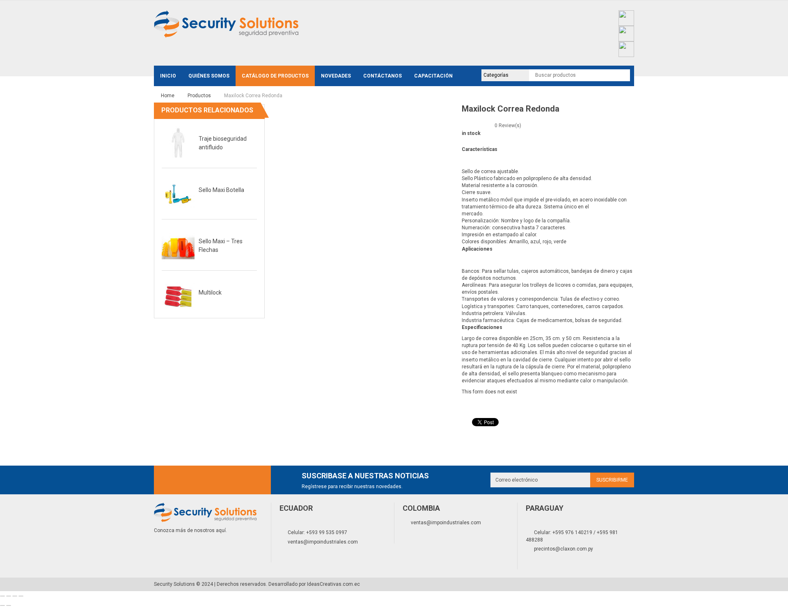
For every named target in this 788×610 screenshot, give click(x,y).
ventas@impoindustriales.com (323, 542)
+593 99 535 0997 (326, 532)
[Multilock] (178, 296)
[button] (250, 111)
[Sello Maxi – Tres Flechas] (178, 245)
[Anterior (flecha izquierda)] (2, 605)
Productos (199, 95)
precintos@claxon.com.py (563, 549)
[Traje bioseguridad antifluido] (178, 143)
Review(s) (508, 125)
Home (167, 95)
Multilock (210, 292)
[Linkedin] (249, 480)
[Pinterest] (231, 480)
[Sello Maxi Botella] (178, 194)
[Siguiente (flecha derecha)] (8, 605)
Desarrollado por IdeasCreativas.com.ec (314, 584)
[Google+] (212, 480)
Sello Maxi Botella (221, 190)
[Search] (621, 75)
